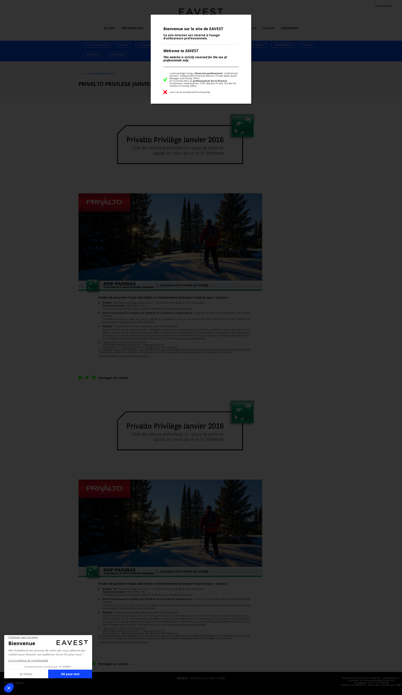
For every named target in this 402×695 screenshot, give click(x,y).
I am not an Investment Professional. (190, 92)
